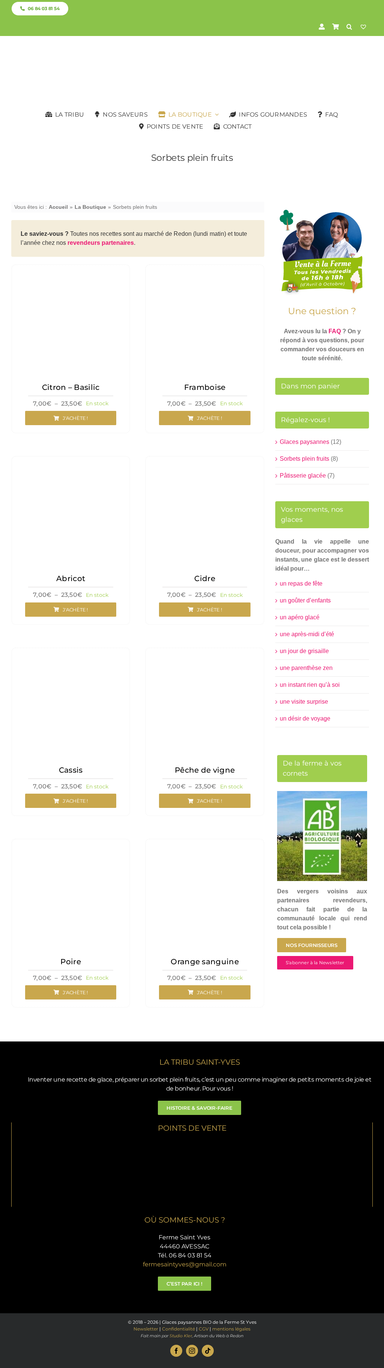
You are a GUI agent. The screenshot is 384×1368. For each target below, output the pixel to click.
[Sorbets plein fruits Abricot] (71, 465)
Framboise (205, 387)
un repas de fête (301, 583)
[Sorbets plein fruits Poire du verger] (71, 848)
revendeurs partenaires (101, 243)
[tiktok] (208, 1351)
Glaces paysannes (304, 442)
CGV (203, 1329)
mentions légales (231, 1329)
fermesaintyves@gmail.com (184, 1264)
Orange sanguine (205, 961)
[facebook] (176, 1351)
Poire (70, 961)
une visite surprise (304, 701)
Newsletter (146, 1329)
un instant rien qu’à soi (310, 685)
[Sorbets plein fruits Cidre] (205, 465)
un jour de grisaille (304, 651)
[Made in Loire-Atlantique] (192, 1144)
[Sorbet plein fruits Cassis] (71, 656)
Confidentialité (178, 1329)
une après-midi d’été (307, 634)
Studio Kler (181, 1335)
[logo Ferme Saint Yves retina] (192, 51)
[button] (349, 26)
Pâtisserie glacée (303, 475)
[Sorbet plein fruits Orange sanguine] (205, 848)
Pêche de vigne (205, 770)
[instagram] (192, 1351)
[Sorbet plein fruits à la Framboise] (205, 273)
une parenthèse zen (306, 668)
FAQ (334, 331)
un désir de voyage (305, 718)
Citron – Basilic (71, 387)
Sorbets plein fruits (304, 459)
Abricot (70, 578)
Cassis (71, 770)
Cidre (204, 578)
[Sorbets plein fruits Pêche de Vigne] (205, 656)
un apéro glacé (300, 617)
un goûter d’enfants (305, 600)
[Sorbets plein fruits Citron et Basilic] (71, 273)
